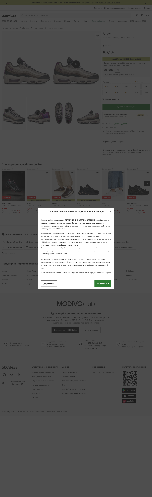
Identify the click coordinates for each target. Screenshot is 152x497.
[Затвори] (110, 211)
